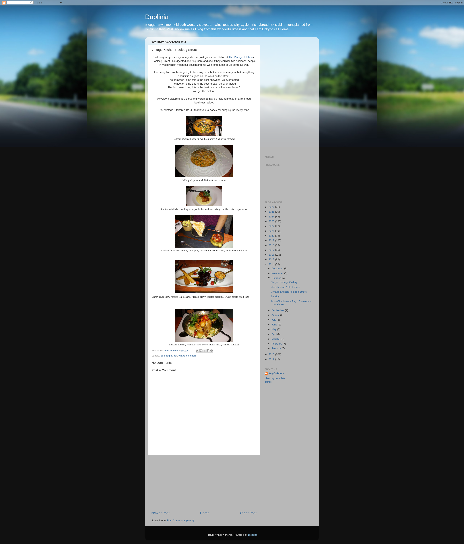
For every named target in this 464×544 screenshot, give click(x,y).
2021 (272, 231)
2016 (272, 254)
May (274, 329)
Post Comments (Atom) (180, 520)
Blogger (252, 534)
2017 (272, 250)
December (278, 268)
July (274, 319)
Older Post (248, 513)
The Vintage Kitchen (240, 57)
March (275, 339)
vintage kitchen (187, 355)
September (278, 310)
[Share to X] (204, 351)
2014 (272, 264)
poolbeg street (169, 355)
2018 (272, 245)
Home (205, 513)
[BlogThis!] (201, 351)
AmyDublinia (276, 373)
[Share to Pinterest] (211, 351)
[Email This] (198, 351)
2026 (272, 207)
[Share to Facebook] (208, 351)
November (278, 273)
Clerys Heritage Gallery (284, 282)
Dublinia (157, 17)
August (276, 315)
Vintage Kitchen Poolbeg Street (288, 291)
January (276, 348)
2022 (272, 226)
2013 (272, 354)
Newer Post (160, 513)
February (277, 343)
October (276, 278)
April (274, 334)
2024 (272, 216)
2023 (272, 221)
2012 (272, 359)
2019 (272, 240)
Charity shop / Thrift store (285, 287)
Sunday (275, 296)
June (275, 324)
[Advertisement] (204, 483)
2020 (272, 235)
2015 (272, 259)
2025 (272, 211)
